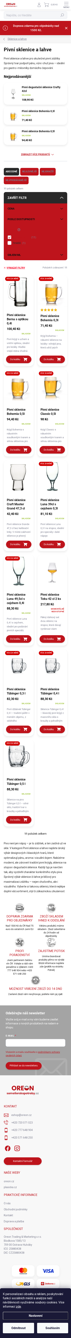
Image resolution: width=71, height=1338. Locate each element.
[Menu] (66, 4)
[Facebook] (7, 1147)
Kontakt (8, 1215)
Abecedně (11, 171)
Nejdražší (48, 171)
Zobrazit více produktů (35, 154)
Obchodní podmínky (15, 1209)
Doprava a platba (14, 1221)
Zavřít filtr (17, 198)
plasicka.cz (10, 1187)
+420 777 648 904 (22, 1130)
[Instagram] (16, 1147)
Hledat (62, 15)
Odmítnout (18, 1328)
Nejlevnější (29, 171)
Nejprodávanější (16, 180)
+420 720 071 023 (22, 1122)
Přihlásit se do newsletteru (24, 1065)
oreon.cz (9, 1181)
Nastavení (35, 1315)
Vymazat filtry (16, 267)
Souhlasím (52, 1328)
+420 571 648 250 (22, 1137)
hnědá (19, 243)
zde (18, 1306)
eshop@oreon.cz (21, 1115)
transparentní (24, 237)
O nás (7, 1203)
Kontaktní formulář (22, 1161)
